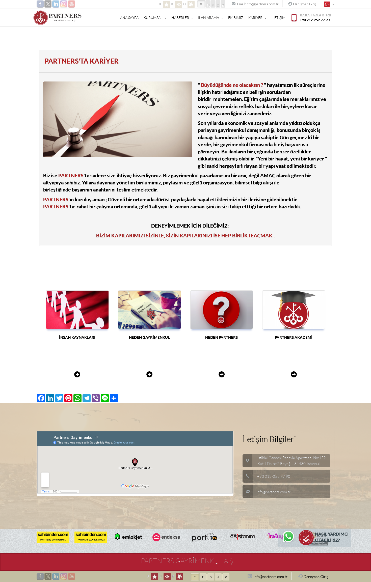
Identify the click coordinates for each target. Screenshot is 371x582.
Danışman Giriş (304, 4)
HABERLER (180, 18)
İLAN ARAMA (208, 18)
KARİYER (255, 18)
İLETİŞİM (278, 18)
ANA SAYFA (129, 18)
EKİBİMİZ (235, 18)
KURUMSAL (153, 18)
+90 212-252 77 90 (273, 476)
